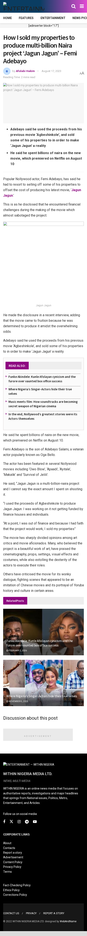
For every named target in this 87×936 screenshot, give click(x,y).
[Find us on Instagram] (19, 821)
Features (26, 18)
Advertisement (13, 857)
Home (7, 18)
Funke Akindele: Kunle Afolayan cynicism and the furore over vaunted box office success (39, 643)
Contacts (9, 848)
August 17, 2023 (51, 71)
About (7, 843)
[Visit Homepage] (23, 6)
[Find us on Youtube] (35, 821)
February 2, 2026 (17, 650)
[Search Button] (73, 6)
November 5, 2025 (18, 701)
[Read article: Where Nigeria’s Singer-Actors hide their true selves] (43, 688)
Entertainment (53, 18)
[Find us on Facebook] (4, 821)
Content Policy (12, 862)
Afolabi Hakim (25, 71)
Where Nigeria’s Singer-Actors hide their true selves (41, 696)
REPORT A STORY (53, 913)
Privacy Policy (12, 866)
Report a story (12, 852)
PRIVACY (31, 913)
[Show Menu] (82, 6)
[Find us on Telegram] (27, 821)
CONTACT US (11, 913)
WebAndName (68, 921)
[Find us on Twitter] (11, 821)
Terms (7, 871)
